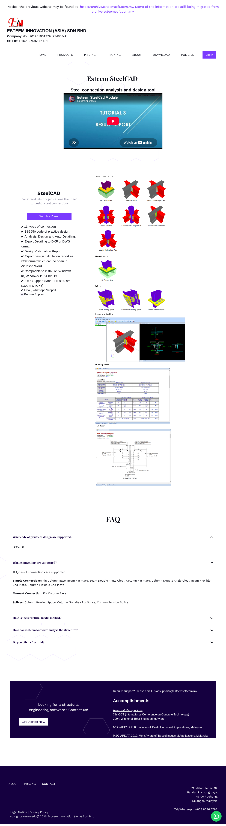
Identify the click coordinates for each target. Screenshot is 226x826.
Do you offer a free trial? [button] (28, 642)
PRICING (30, 783)
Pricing (90, 54)
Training (114, 54)
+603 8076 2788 (206, 809)
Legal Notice (18, 812)
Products (65, 54)
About (137, 54)
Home (42, 54)
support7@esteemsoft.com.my (178, 691)
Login (209, 54)
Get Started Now (33, 721)
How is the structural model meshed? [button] (37, 618)
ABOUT (13, 783)
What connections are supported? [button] (35, 562)
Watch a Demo (49, 216)
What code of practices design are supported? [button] (42, 537)
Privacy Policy (38, 812)
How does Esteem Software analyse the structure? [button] (45, 630)
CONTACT (48, 783)
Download (161, 54)
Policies (187, 54)
